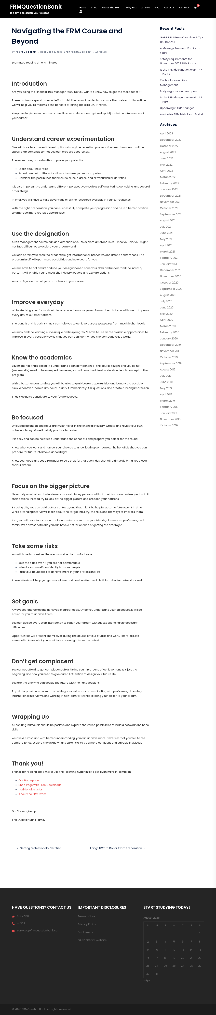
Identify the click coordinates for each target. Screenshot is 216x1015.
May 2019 (166, 388)
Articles (145, 7)
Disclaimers (85, 932)
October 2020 (169, 283)
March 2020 (168, 326)
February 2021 (169, 258)
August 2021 (167, 220)
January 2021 (168, 264)
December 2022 (170, 140)
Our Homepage (29, 780)
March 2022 (168, 177)
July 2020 (166, 301)
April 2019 (166, 394)
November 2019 (170, 351)
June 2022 (166, 158)
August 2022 (168, 152)
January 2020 (169, 338)
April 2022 (166, 171)
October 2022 (169, 146)
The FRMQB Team (26, 52)
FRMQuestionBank (36, 7)
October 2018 (169, 425)
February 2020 (169, 332)
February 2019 (169, 407)
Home (83, 7)
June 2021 (166, 233)
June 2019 (166, 382)
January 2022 (169, 189)
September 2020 (171, 289)
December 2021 (170, 196)
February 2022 (169, 183)
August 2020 (168, 295)
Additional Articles (31, 789)
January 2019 (168, 413)
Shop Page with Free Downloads (40, 785)
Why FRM (131, 7)
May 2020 (166, 314)
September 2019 (171, 363)
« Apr (146, 980)
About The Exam (111, 7)
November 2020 (170, 276)
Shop (94, 7)
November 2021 (170, 202)
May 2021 (166, 239)
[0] (195, 8)
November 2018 (170, 419)
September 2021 (171, 214)
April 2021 (166, 245)
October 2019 (169, 357)
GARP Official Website (92, 940)
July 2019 (165, 376)
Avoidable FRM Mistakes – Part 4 (181, 114)
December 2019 (170, 345)
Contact (184, 7)
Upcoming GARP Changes (177, 108)
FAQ (157, 7)
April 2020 (166, 320)
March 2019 (167, 401)
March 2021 (167, 252)
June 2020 (166, 307)
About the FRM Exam (32, 794)
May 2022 (166, 165)
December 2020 (171, 270)
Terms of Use (86, 916)
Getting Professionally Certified (40, 848)
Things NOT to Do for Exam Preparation (116, 848)
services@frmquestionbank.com (38, 930)
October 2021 (169, 208)
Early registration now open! (178, 91)
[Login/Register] (80, 11)
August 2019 (167, 369)
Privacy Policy (87, 924)
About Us (169, 7)
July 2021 (165, 227)
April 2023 (166, 133)
